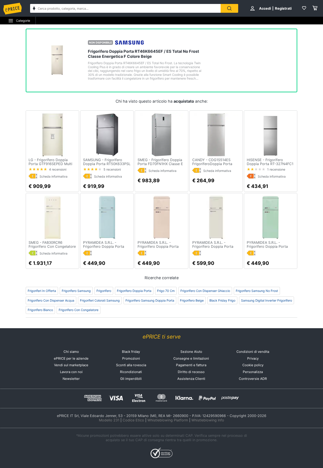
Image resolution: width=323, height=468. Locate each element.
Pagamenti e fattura (191, 365)
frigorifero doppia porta (134, 291)
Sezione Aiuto (191, 352)
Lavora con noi (71, 372)
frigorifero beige (192, 300)
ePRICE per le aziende (71, 358)
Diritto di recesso (191, 372)
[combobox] (125, 8)
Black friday (131, 352)
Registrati (283, 8)
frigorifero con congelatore (78, 310)
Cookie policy (252, 365)
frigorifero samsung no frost (257, 291)
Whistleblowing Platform (167, 420)
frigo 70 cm (166, 291)
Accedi (265, 8)
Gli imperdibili (131, 379)
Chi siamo (71, 352)
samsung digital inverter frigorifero (266, 300)
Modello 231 (109, 420)
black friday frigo (222, 300)
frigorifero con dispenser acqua (51, 300)
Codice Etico (133, 420)
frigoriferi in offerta (42, 291)
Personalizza (253, 372)
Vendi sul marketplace (71, 365)
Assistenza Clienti (191, 379)
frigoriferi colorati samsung (100, 300)
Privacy (253, 358)
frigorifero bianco (40, 310)
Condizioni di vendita (252, 352)
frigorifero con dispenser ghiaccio (205, 291)
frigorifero (103, 291)
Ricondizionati (131, 372)
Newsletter (71, 379)
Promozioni (131, 358)
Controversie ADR (253, 379)
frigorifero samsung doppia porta (149, 300)
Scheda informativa (53, 176)
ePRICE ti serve (162, 336)
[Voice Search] (34, 9)
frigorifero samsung (76, 291)
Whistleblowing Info (207, 420)
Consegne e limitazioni (191, 358)
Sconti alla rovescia (131, 365)
